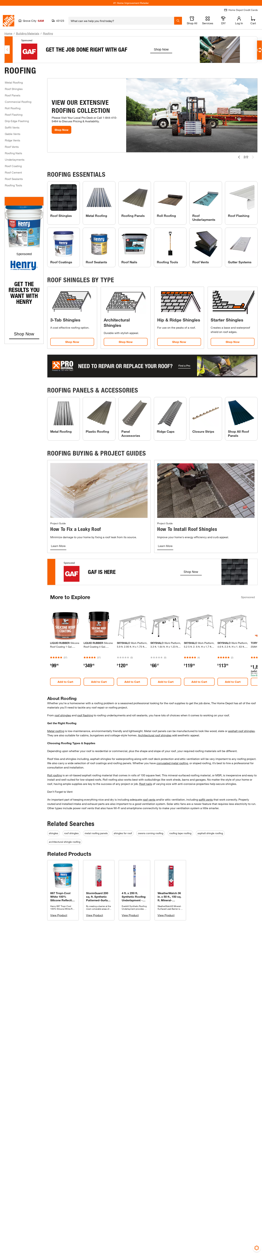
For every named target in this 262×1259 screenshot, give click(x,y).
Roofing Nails (13, 153)
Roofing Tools (13, 185)
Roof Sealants (14, 178)
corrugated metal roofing (172, 763)
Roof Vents (12, 146)
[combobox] (121, 20)
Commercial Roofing (18, 101)
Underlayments (14, 159)
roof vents (149, 799)
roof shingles (63, 715)
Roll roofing (54, 775)
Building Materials (27, 33)
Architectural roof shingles (154, 735)
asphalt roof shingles (241, 731)
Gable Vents (12, 133)
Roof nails (145, 783)
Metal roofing (55, 731)
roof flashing (85, 715)
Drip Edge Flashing (17, 121)
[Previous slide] (239, 157)
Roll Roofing (12, 108)
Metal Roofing (14, 82)
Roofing (48, 33)
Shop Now (61, 129)
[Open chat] (259, 50)
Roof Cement (13, 172)
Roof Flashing (13, 114)
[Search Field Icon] (178, 21)
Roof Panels (12, 95)
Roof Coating (13, 166)
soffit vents (206, 799)
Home (8, 33)
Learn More (58, 545)
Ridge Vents (12, 140)
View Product (58, 915)
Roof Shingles (14, 89)
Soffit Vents (12, 127)
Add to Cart (65, 681)
